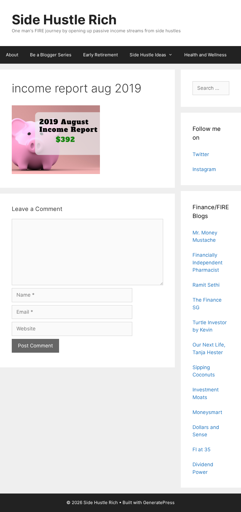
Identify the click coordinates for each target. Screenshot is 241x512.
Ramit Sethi (206, 285)
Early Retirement (100, 55)
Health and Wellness (205, 55)
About (12, 55)
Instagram (204, 169)
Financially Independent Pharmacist (207, 262)
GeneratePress (159, 502)
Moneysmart (207, 412)
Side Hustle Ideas (148, 55)
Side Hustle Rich (64, 19)
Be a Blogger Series (50, 55)
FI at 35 (201, 449)
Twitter (201, 154)
